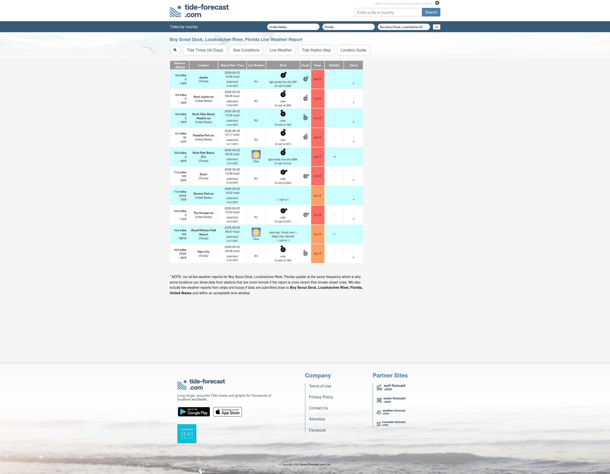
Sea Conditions (246, 50)
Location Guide (353, 50)
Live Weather (280, 50)
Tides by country (184, 26)
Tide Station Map (316, 50)
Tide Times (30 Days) (205, 50)
